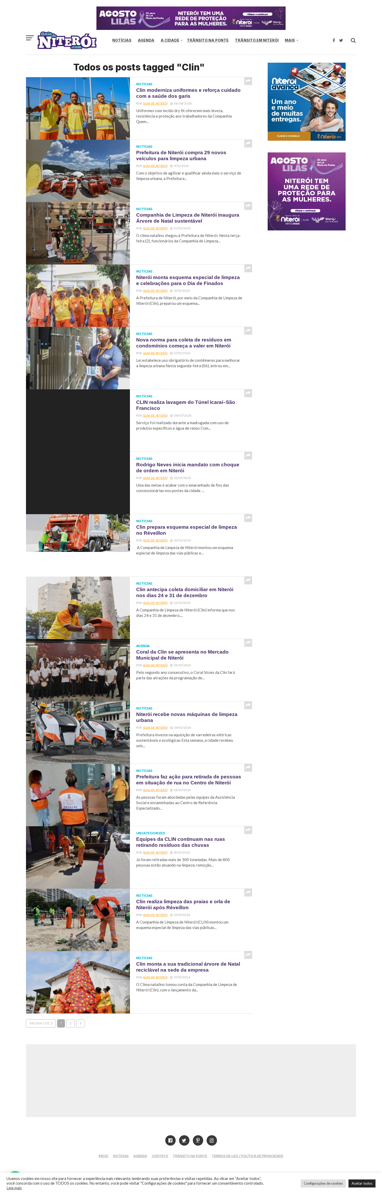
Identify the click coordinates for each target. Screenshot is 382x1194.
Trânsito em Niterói (257, 40)
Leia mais (14, 1188)
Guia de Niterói (155, 103)
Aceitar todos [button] (362, 1183)
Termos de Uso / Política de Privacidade (247, 1156)
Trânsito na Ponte (208, 40)
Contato (160, 1156)
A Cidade (170, 40)
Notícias (121, 40)
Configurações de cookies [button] (323, 1183)
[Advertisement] (191, 1080)
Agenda (146, 40)
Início (103, 1156)
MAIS (290, 40)
